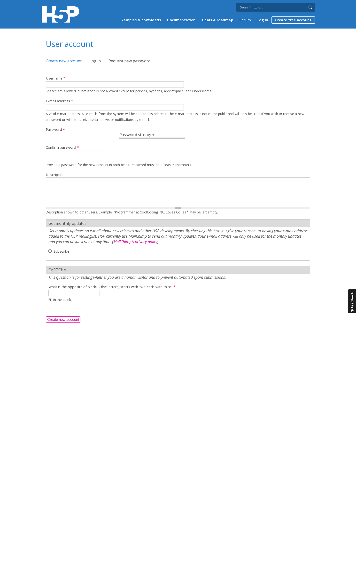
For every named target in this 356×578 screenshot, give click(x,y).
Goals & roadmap (217, 20)
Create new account (64, 61)
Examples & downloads (140, 20)
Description (55, 174)
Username (55, 78)
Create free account (293, 20)
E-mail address (59, 100)
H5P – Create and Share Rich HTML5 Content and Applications (60, 14)
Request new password (129, 61)
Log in (262, 20)
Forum (245, 20)
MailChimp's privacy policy (135, 241)
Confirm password (62, 147)
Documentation (181, 20)
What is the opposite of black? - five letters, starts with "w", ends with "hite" (111, 286)
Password (55, 129)
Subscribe (61, 251)
